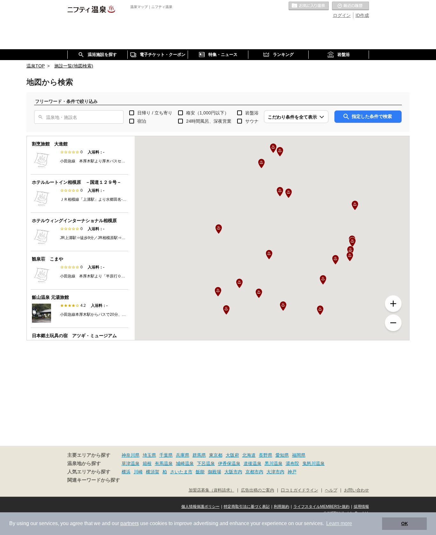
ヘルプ (331, 490)
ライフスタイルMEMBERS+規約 (321, 506)
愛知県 (282, 455)
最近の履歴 (350, 6)
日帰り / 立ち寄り (154, 112)
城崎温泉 (185, 463)
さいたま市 (181, 471)
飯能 (200, 471)
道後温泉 (252, 463)
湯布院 (292, 463)
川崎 (138, 471)
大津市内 (275, 471)
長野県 (265, 455)
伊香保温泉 (229, 463)
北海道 (249, 455)
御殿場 (214, 471)
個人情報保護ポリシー (200, 506)
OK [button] (404, 523)
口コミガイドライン (299, 490)
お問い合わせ (356, 490)
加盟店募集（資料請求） (211, 490)
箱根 (147, 463)
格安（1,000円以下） (207, 112)
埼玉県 (149, 455)
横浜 (126, 471)
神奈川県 (130, 455)
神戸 (292, 471)
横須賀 (152, 471)
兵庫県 (182, 455)
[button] (269, 255)
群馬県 (199, 455)
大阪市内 (233, 471)
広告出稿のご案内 (257, 490)
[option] (79, 155)
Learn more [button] (339, 523)
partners (129, 523)
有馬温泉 (164, 463)
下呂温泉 (206, 463)
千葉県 (166, 455)
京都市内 (254, 471)
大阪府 (232, 455)
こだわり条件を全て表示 (292, 117)
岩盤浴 (252, 112)
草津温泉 (130, 463)
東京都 (215, 455)
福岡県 (298, 455)
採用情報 (361, 506)
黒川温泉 (273, 463)
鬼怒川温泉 (313, 463)
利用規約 (281, 506)
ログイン (342, 15)
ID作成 (362, 15)
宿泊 (141, 121)
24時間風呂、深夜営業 (208, 121)
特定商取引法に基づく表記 (247, 506)
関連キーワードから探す (93, 480)
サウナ (252, 121)
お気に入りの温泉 (309, 6)
